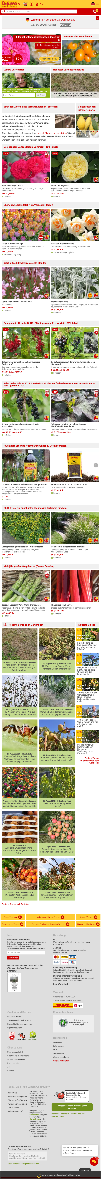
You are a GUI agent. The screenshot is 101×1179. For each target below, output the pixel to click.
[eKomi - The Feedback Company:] (63, 1022)
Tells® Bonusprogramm (17, 1096)
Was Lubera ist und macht (18, 1056)
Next (95, 53)
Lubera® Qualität (14, 1017)
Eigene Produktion (14, 1028)
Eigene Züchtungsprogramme (19, 1024)
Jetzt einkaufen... (49, 59)
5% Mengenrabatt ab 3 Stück (19, 1020)
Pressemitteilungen (15, 1063)
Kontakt (10, 1071)
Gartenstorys (13, 1108)
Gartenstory (34, 1115)
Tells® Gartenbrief (15, 1111)
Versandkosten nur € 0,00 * (64, 997)
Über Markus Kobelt (15, 1052)
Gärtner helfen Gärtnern (17, 1100)
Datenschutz (58, 1046)
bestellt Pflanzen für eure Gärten (52, 133)
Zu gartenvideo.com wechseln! (89, 762)
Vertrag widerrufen (61, 1061)
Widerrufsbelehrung (61, 1057)
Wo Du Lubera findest (16, 1059)
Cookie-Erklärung (60, 1053)
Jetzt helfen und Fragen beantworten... (24, 1164)
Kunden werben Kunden (17, 1104)
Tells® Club (12, 1093)
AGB (55, 1050)
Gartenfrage (34, 1119)
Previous (66, 53)
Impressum (57, 1042)
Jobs (9, 1067)
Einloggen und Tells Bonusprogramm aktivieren (72, 1107)
